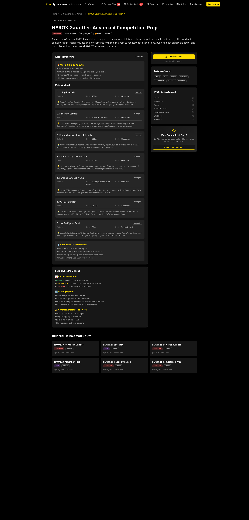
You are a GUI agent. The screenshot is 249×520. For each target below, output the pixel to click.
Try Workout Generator (174, 147)
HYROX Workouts (67, 14)
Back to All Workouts (67, 20)
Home (54, 14)
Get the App (213, 4)
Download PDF (176, 56)
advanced (81, 14)
